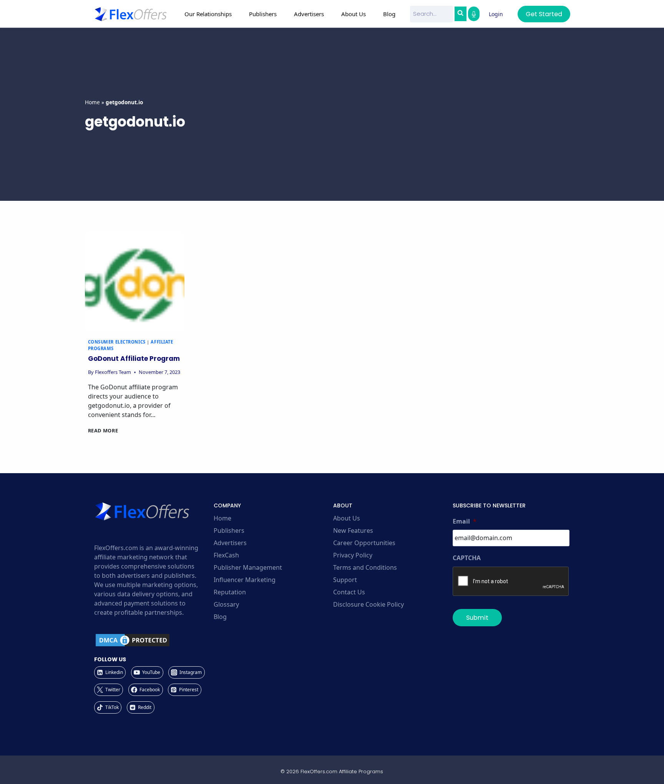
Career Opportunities (364, 543)
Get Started (544, 14)
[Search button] (460, 14)
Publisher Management (248, 567)
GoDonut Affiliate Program (134, 358)
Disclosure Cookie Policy (368, 604)
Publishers (229, 530)
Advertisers (230, 543)
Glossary (226, 604)
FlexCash (226, 555)
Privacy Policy (352, 555)
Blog (389, 14)
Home (92, 102)
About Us (346, 518)
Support (345, 579)
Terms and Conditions (365, 567)
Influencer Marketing (245, 579)
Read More (103, 430)
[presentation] (134, 281)
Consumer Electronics (117, 342)
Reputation (230, 592)
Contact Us (349, 592)
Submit (477, 617)
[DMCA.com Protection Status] (152, 640)
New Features (353, 530)
